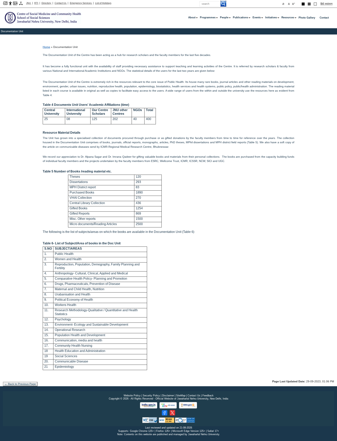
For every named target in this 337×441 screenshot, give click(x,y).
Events (257, 18)
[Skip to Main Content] (5, 3)
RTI (36, 3)
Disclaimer (168, 395)
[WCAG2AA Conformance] (166, 419)
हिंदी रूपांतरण (326, 3)
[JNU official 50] (172, 412)
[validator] (150, 419)
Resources (288, 18)
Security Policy (151, 395)
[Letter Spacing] (21, 3)
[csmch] (42, 17)
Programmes (208, 18)
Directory (47, 3)
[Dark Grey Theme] (309, 4)
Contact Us (61, 3)
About (192, 18)
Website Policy (132, 395)
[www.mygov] (168, 405)
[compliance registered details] (185, 419)
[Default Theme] (315, 4)
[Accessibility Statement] (10, 3)
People (225, 18)
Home (46, 47)
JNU (28, 3)
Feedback (208, 395)
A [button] (293, 3)
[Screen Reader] (15, 3)
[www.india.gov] (148, 405)
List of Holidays (103, 3)
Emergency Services (81, 3)
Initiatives (272, 18)
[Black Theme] (303, 4)
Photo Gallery (307, 17)
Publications (241, 18)
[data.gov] (188, 405)
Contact (324, 17)
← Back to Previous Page (20, 383)
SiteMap (180, 395)
